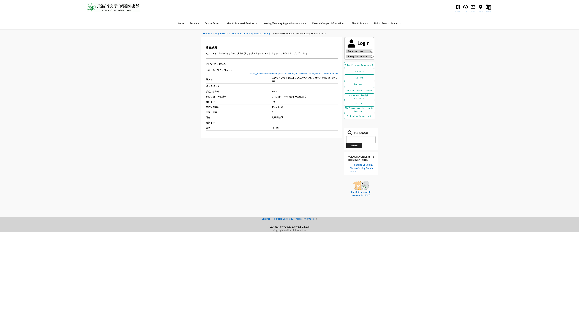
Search (193, 23)
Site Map (267, 218)
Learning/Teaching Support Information (283, 23)
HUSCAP (359, 103)
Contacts (311, 218)
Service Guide (211, 23)
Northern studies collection (359, 90)
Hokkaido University (284, 218)
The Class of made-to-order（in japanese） (359, 109)
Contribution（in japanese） (359, 116)
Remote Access (356, 51)
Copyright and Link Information (289, 230)
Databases (359, 84)
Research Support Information (327, 23)
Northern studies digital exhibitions (359, 97)
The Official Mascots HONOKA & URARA (361, 193)
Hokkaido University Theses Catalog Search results (361, 168)
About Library (359, 23)
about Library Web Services (240, 23)
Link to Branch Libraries (386, 23)
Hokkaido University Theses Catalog (361, 158)
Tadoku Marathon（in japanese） (359, 65)
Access (300, 218)
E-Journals (359, 71)
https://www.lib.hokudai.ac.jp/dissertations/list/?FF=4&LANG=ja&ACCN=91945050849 (293, 73)
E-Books (359, 77)
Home (181, 23)
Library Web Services (357, 56)
